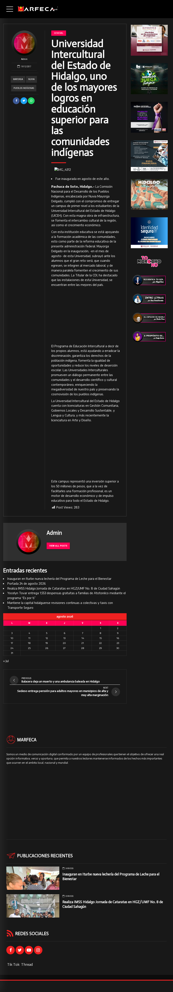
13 (64, 638)
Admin (24, 59)
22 (100, 643)
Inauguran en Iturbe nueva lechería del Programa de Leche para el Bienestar (59, 578)
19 (46, 643)
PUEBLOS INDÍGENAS (24, 88)
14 (82, 638)
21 (82, 643)
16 (117, 638)
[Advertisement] (85, 315)
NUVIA (31, 79)
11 (29, 638)
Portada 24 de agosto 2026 (26, 583)
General (59, 33)
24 (12, 648)
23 (118, 643)
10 (12, 638)
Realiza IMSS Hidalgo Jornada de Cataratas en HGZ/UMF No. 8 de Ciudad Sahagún (63, 588)
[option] (85, 169)
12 (47, 638)
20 (64, 643)
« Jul (6, 661)
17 (12, 643)
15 (100, 638)
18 (29, 643)
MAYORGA (18, 79)
